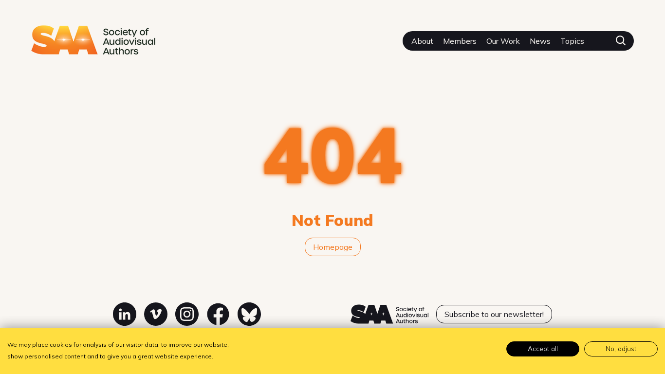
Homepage (332, 247)
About (422, 41)
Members (460, 41)
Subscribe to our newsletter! (494, 314)
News (540, 41)
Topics (572, 41)
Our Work (503, 41)
